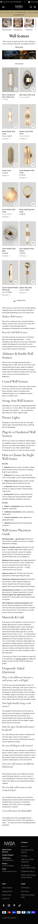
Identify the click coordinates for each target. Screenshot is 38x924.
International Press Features (27, 851)
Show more (19, 47)
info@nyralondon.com (9, 871)
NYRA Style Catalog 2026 (27, 896)
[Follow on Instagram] (8, 905)
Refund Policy (6, 895)
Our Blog (24, 856)
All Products (25, 888)
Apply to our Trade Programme (27, 860)
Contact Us (5, 899)
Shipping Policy (7, 891)
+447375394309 (13, 2)
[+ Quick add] (16, 89)
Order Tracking (7, 888)
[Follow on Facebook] (3, 905)
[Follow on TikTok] (19, 905)
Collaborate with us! (27, 871)
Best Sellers (25, 891)
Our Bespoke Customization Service (28, 866)
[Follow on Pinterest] (14, 905)
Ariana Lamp (6, 170)
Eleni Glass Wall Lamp (27, 95)
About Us (24, 846)
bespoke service (21, 659)
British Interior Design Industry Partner (28, 876)
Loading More (20, 300)
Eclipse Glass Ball (25, 288)
